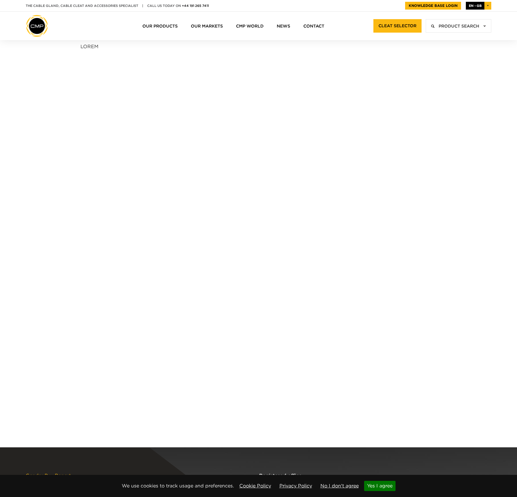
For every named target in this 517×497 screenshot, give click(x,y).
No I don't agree (339, 486)
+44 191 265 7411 (195, 6)
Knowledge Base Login (433, 5)
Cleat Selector (397, 25)
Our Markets (207, 26)
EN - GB (475, 6)
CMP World (250, 26)
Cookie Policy (255, 486)
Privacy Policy (295, 486)
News (283, 26)
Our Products (160, 26)
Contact (313, 26)
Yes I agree (380, 486)
